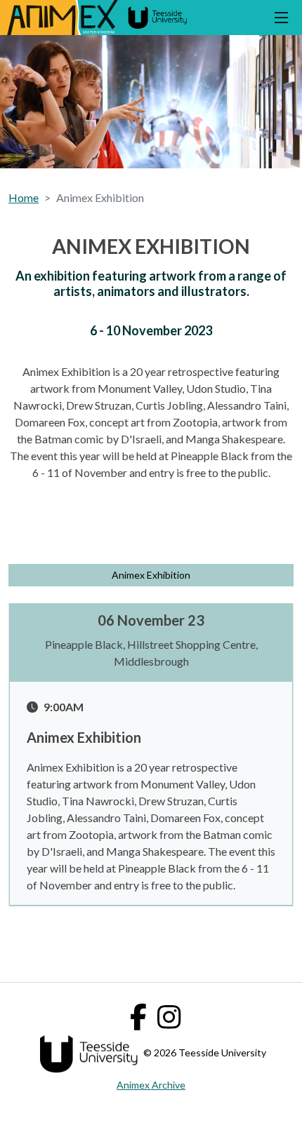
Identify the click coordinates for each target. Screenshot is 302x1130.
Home (23, 197)
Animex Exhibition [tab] (151, 575)
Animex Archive (151, 1085)
